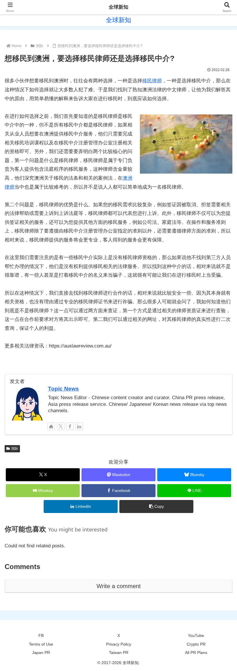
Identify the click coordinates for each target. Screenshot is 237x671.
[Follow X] (60, 426)
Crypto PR (196, 644)
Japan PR (41, 652)
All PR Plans (196, 652)
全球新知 (118, 7)
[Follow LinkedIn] (79, 426)
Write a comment (119, 586)
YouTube (196, 635)
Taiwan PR (118, 652)
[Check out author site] (51, 426)
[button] (156, 506)
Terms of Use (41, 644)
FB (41, 635)
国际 (14, 449)
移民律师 (152, 80)
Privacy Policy (118, 644)
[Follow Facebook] (70, 426)
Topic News (63, 389)
